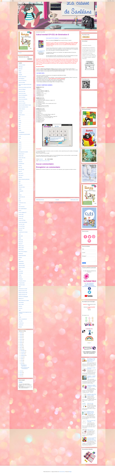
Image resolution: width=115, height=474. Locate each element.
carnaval (20, 112)
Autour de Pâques (22, 89)
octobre (22, 353)
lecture (20, 210)
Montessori (21, 253)
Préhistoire (21, 278)
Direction (20, 159)
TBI (19, 315)
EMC (20, 181)
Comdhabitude (21, 132)
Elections (20, 177)
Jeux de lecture (21, 206)
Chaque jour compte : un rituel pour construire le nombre (91, 386)
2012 (21, 375)
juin (22, 360)
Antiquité (20, 74)
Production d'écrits (22, 280)
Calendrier (21, 110)
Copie (20, 138)
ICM (19, 198)
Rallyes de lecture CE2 (23, 292)
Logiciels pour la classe (43, 160)
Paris (20, 269)
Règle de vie (21, 298)
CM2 (19, 128)
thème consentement (23, 319)
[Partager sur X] (50, 159)
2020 (21, 342)
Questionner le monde (23, 288)
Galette (20, 189)
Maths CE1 (21, 239)
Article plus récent (40, 199)
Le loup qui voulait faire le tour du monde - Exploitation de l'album (91, 438)
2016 (21, 349)
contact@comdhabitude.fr (89, 284)
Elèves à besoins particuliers (24, 179)
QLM (20, 286)
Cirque (20, 122)
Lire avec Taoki (21, 228)
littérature (20, 230)
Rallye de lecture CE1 (23, 290)
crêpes (20, 142)
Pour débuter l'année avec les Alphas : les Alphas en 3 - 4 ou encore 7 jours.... (91, 360)
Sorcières (20, 308)
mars (22, 363)
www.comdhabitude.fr (90, 283)
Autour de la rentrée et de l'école (25, 87)
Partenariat (21, 271)
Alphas (20, 70)
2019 (21, 344)
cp (19, 140)
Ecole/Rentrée (21, 163)
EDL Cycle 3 (21, 175)
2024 (21, 336)
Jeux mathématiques (23, 208)
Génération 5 (41, 51)
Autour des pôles (22, 97)
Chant (20, 120)
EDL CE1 (20, 167)
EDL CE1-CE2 (21, 169)
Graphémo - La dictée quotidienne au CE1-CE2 (91, 376)
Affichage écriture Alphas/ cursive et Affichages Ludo (90, 412)
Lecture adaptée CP (22, 212)
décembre (23, 350)
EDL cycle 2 (21, 173)
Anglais (20, 72)
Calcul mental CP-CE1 (41, 50)
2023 (21, 337)
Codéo (20, 130)
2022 (21, 339)
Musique (20, 257)
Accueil (57, 199)
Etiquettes (20, 185)
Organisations (21, 263)
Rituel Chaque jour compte (24, 300)
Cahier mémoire (22, 108)
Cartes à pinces (22, 114)
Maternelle (21, 235)
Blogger (70, 471)
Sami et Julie (21, 304)
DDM (20, 149)
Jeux (19, 204)
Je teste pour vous (22, 202)
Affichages (21, 66)
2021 (21, 340)
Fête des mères (22, 187)
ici (67, 38)
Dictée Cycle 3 (21, 153)
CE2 (19, 118)
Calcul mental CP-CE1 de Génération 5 (25, 368)
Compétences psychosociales (24, 134)
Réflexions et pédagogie (23, 296)
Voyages (20, 326)
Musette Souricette (22, 255)
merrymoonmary (62, 471)
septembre (23, 355)
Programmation (22, 282)
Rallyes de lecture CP (23, 294)
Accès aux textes (22, 64)
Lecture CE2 (21, 216)
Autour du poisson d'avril (23, 106)
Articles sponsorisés (22, 76)
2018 (21, 345)
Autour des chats (22, 91)
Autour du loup (21, 101)
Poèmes (20, 276)
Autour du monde (22, 103)
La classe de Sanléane (30, 4)
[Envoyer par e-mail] (47, 159)
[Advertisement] (89, 98)
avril (22, 361)
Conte (20, 136)
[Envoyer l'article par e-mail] (45, 159)
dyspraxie (20, 161)
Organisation (21, 261)
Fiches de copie (90, 403)
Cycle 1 (20, 144)
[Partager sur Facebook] (51, 159)
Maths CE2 (21, 241)
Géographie (21, 190)
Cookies (20, 382)
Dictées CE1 (21, 155)
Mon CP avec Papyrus (23, 251)
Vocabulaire (21, 324)
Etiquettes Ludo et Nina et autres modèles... (91, 395)
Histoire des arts (22, 196)
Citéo (20, 124)
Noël (19, 259)
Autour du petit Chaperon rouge (25, 104)
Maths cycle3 (21, 247)
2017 (21, 347)
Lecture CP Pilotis (22, 220)
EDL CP (20, 171)
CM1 (19, 126)
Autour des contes (22, 93)
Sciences (20, 306)
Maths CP (20, 243)
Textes (20, 317)
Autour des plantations (23, 95)
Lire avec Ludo (21, 224)
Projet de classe (22, 284)
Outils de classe (22, 265)
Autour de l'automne (22, 80)
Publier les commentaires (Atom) (59, 202)
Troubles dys (21, 322)
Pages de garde (22, 267)
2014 (21, 372)
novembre (23, 352)
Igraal (20, 200)
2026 (21, 332)
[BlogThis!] (48, 159)
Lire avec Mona (22, 226)
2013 (21, 374)
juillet (22, 358)
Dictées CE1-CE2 (22, 157)
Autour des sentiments (23, 99)
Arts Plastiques (21, 78)
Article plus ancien (74, 199)
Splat (20, 310)
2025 (21, 334)
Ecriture (20, 165)
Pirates (20, 275)
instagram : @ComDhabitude (89, 285)
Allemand (20, 68)
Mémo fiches (21, 249)
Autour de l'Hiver (22, 82)
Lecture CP (21, 218)
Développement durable (23, 151)
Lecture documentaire (23, 222)
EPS (19, 183)
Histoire (20, 194)
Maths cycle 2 (21, 245)
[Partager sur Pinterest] (52, 159)
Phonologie (21, 273)
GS (19, 192)
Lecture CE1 (21, 214)
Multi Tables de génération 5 (23, 365)
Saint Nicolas (21, 302)
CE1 (19, 116)
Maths (48, 160)
